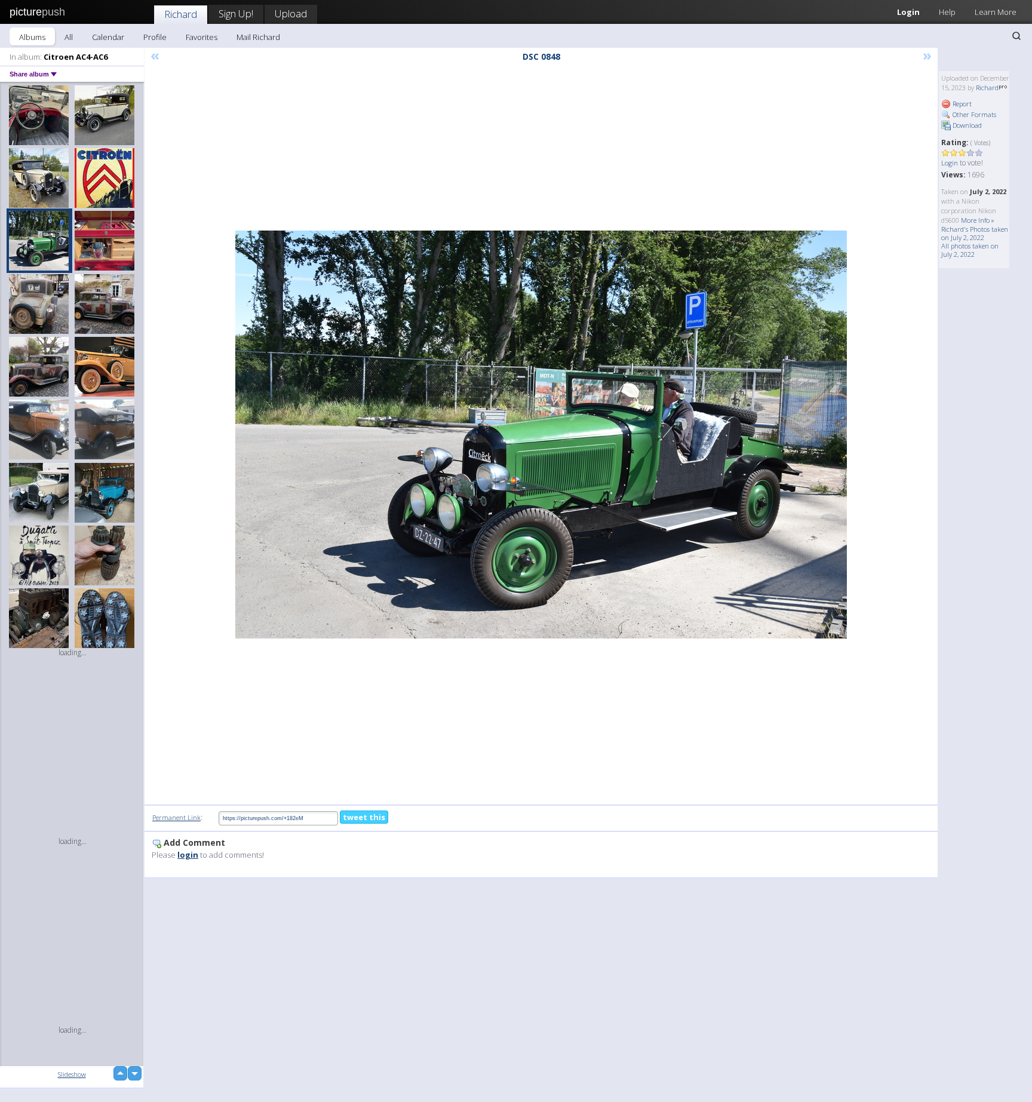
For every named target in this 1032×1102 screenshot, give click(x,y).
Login (908, 12)
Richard (180, 14)
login (187, 854)
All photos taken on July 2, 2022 (970, 250)
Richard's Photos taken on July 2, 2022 (974, 233)
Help (947, 12)
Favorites (201, 37)
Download (966, 125)
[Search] (1016, 35)
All (68, 37)
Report (961, 103)
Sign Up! (236, 13)
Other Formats (973, 114)
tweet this (364, 817)
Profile (155, 37)
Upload (291, 13)
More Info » (977, 220)
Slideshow (72, 1074)
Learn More (995, 12)
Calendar (108, 37)
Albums (32, 37)
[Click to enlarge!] (541, 435)
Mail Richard (258, 37)
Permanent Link (176, 817)
